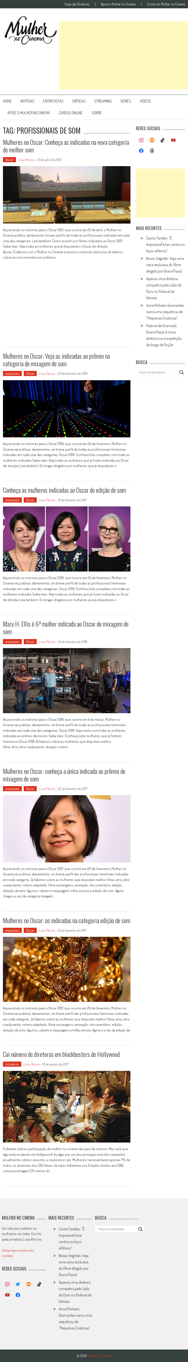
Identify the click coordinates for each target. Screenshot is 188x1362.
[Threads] (152, 151)
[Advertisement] (123, 55)
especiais (12, 373)
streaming (103, 101)
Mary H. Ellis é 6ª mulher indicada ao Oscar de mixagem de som (66, 627)
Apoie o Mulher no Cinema (118, 4)
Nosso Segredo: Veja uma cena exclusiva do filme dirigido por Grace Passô (165, 265)
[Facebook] (141, 151)
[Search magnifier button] (181, 372)
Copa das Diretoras (77, 4)
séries (125, 101)
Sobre (97, 112)
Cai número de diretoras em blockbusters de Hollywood (61, 1054)
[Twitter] (18, 1284)
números (12, 1064)
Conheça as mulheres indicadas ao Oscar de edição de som (64, 490)
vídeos (145, 101)
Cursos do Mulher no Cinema (166, 4)
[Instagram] (141, 140)
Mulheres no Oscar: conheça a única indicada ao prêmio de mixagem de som (64, 774)
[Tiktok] (162, 140)
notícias (27, 101)
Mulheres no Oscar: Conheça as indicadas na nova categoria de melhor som (66, 145)
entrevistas (53, 101)
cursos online (71, 112)
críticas (78, 101)
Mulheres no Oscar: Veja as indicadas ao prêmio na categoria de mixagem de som (56, 359)
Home (7, 101)
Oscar (9, 159)
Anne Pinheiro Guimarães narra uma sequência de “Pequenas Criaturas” (165, 311)
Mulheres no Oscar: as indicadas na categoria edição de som (66, 920)
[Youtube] (173, 140)
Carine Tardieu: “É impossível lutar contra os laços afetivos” (165, 244)
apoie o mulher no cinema (28, 112)
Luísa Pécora (26, 160)
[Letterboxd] (152, 140)
